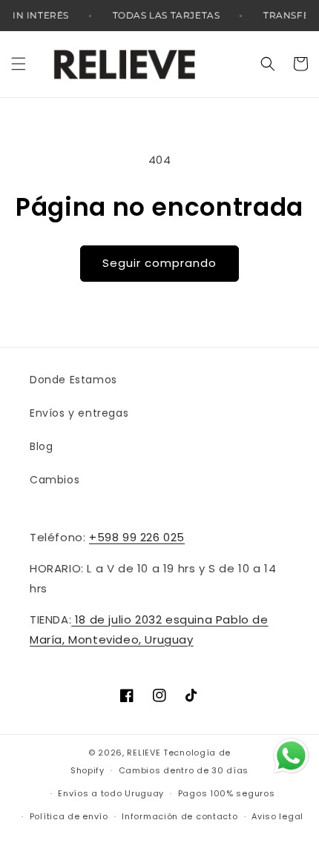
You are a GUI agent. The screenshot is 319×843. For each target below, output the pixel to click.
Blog (41, 446)
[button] (18, 63)
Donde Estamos (73, 379)
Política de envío (69, 816)
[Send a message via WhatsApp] (291, 755)
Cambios (54, 479)
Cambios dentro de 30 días (184, 770)
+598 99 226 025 (137, 537)
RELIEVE (143, 752)
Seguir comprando (159, 263)
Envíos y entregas (79, 413)
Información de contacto (179, 816)
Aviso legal (277, 816)
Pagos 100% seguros (226, 793)
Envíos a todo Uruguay (111, 793)
